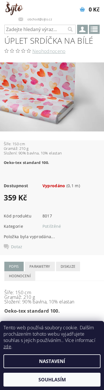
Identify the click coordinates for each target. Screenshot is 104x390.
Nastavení (52, 361)
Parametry (39, 266)
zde (7, 346)
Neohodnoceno (49, 51)
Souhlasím (52, 379)
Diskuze (68, 266)
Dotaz (17, 246)
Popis (14, 266)
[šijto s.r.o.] (14, 7)
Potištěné (51, 226)
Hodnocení (20, 276)
